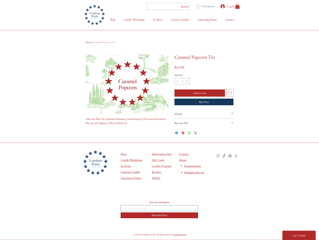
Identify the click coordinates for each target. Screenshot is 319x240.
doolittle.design (179, 234)
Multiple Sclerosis (194, 172)
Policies (156, 178)
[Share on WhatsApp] (189, 133)
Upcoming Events (131, 178)
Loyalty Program (161, 166)
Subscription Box (161, 154)
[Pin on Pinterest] (183, 133)
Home (89, 42)
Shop (123, 154)
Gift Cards (158, 160)
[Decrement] (177, 81)
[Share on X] (196, 133)
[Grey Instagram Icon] (218, 156)
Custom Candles (130, 172)
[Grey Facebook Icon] (236, 156)
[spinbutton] (182, 81)
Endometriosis (192, 166)
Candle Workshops (131, 160)
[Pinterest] (230, 156)
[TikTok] (224, 156)
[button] (237, 6)
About (182, 160)
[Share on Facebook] (177, 133)
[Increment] (187, 81)
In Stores (126, 166)
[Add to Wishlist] (230, 93)
